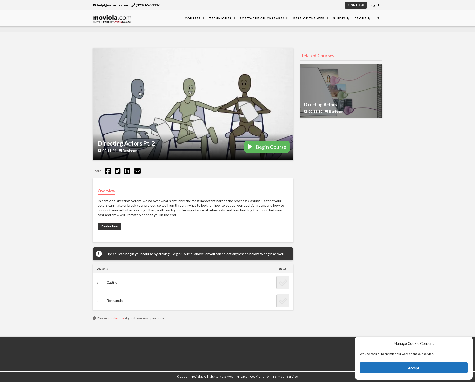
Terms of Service (285, 376)
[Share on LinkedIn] (127, 171)
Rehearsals (114, 301)
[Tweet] (118, 171)
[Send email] (137, 171)
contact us (116, 318)
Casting (112, 282)
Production (109, 226)
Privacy (242, 376)
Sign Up (376, 5)
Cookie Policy (260, 376)
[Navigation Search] (377, 18)
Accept (413, 368)
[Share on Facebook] (108, 171)
